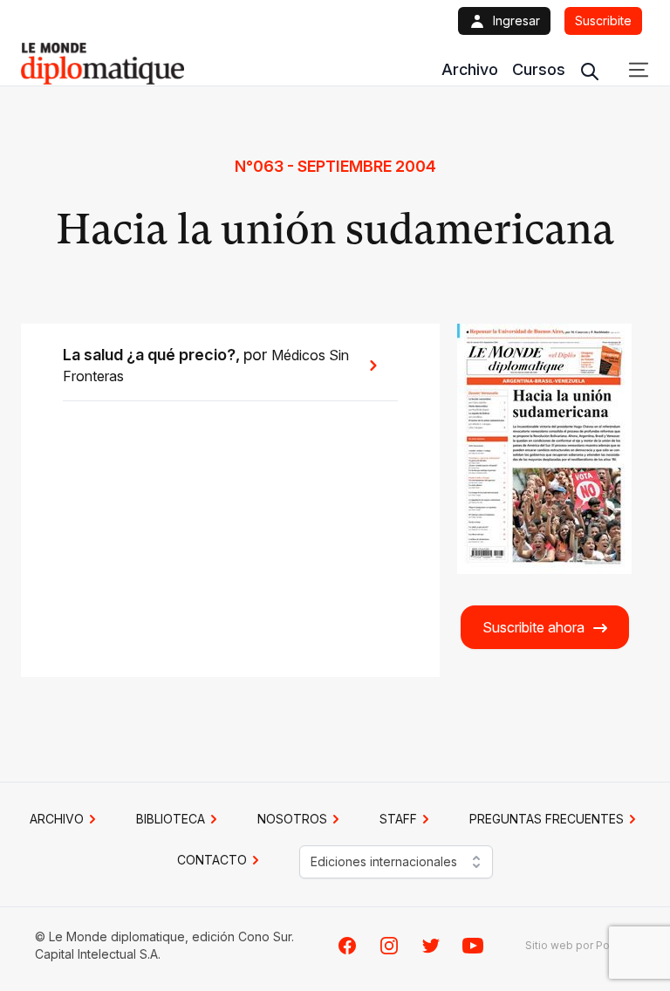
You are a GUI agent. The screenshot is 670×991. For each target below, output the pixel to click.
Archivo (469, 69)
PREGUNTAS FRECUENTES (546, 818)
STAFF (398, 818)
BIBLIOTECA (170, 818)
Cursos (538, 69)
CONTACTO (212, 859)
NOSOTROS (292, 818)
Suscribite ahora (533, 627)
